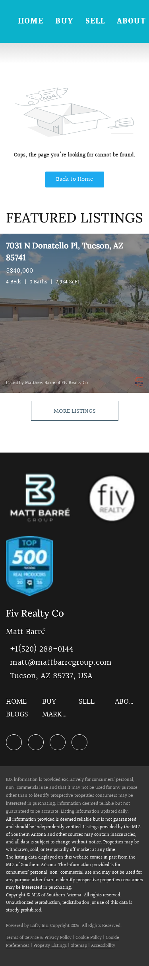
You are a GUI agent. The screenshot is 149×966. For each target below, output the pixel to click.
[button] (18, 704)
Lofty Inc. (39, 926)
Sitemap (79, 946)
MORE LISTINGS (75, 411)
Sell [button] (95, 21)
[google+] (79, 742)
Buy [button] (64, 21)
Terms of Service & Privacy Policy (39, 938)
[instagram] (58, 742)
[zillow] (36, 742)
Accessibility (103, 946)
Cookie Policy (88, 938)
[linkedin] (14, 742)
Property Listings (50, 946)
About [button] (131, 21)
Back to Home (74, 179)
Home (30, 21)
